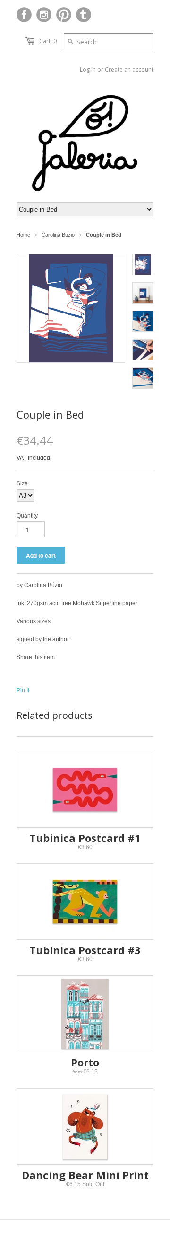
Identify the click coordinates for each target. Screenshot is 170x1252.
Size (22, 483)
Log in (88, 69)
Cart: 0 (48, 41)
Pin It (23, 690)
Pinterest (63, 14)
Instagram (43, 14)
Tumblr (83, 14)
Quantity (27, 515)
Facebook (24, 14)
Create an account (129, 69)
